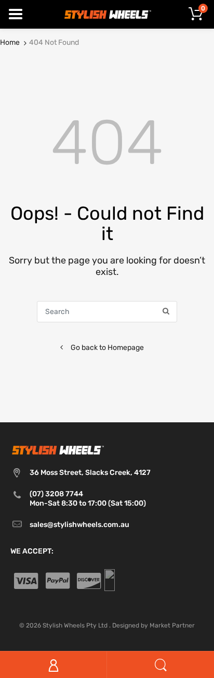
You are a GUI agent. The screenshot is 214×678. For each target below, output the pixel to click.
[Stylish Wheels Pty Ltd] (107, 13)
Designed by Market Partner (153, 625)
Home (10, 42)
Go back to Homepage (107, 347)
